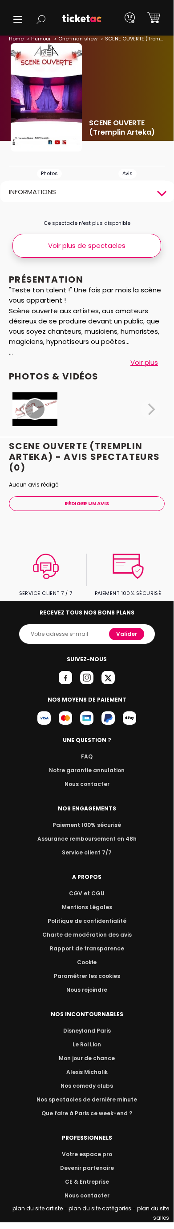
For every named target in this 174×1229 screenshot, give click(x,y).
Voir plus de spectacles (86, 245)
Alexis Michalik (87, 1072)
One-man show (77, 38)
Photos (49, 173)
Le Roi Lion (87, 1044)
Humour (41, 38)
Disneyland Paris (87, 1030)
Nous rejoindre (86, 990)
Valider (126, 634)
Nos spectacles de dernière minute (86, 1099)
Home (16, 38)
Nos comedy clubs (87, 1085)
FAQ (87, 756)
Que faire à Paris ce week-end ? (86, 1113)
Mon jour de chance (87, 1058)
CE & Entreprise (87, 1181)
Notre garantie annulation (87, 770)
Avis (127, 173)
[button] (17, 19)
